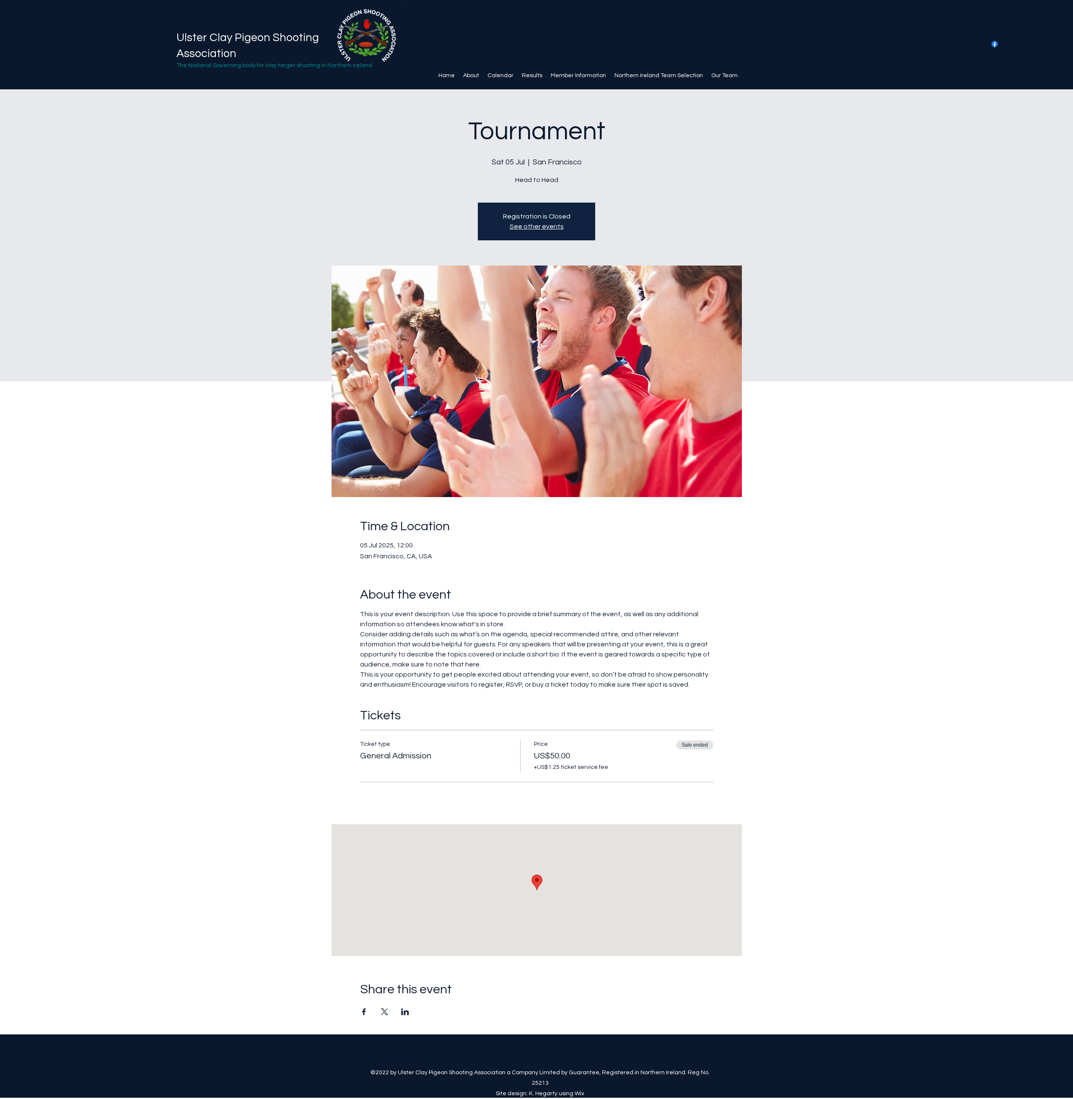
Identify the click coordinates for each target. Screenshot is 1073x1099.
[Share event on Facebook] (364, 1011)
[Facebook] (994, 44)
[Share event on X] (385, 1011)
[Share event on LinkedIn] (405, 1011)
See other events (537, 226)
